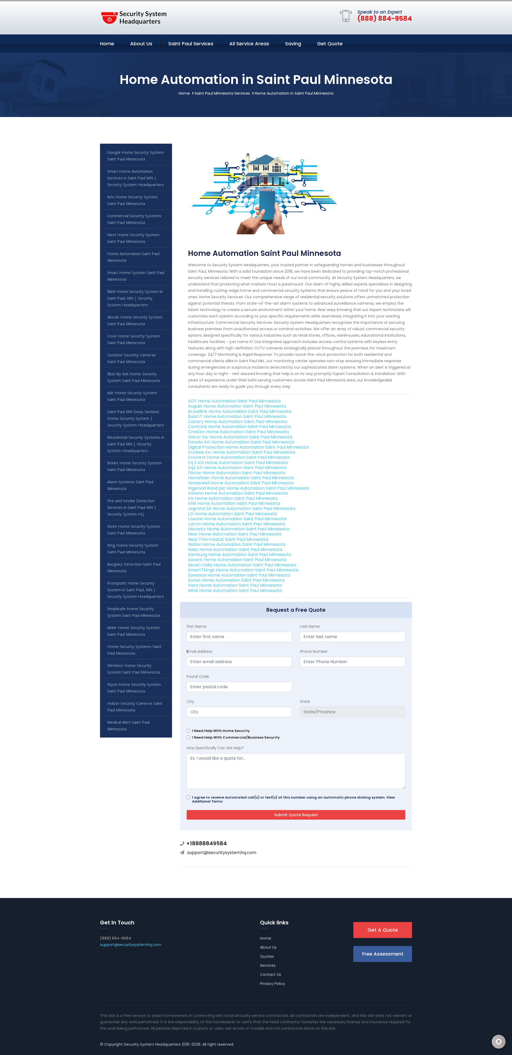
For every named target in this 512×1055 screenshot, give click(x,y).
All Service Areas (249, 43)
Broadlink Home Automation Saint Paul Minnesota (239, 411)
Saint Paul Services (190, 43)
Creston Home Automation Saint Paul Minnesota (238, 432)
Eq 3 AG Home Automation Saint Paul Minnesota (238, 463)
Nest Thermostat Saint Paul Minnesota (228, 539)
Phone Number (314, 651)
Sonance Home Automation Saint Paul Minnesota (239, 575)
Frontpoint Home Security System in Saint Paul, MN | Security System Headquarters (135, 589)
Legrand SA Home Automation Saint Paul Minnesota (241, 508)
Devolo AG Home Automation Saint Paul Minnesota (241, 442)
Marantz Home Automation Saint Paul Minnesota (238, 529)
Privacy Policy (272, 983)
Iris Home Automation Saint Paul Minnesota (233, 498)
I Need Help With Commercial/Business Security (236, 737)
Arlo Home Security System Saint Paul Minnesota (132, 200)
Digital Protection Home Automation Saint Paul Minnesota (248, 447)
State (305, 701)
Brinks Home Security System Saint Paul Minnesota (134, 466)
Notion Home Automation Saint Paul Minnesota (236, 544)
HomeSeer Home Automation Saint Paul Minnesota (241, 478)
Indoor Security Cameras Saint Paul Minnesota (134, 706)
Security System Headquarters (152, 1044)
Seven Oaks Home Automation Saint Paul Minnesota (242, 565)
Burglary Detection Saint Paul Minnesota (134, 567)
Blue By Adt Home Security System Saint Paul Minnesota (133, 377)
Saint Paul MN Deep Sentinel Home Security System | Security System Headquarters (135, 418)
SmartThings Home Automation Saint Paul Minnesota (243, 570)
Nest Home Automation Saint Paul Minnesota (234, 534)
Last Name (310, 626)
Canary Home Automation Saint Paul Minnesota (237, 421)
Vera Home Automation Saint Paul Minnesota (235, 585)
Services (267, 965)
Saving (293, 43)
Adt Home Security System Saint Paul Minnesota (132, 396)
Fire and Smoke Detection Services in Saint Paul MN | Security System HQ (131, 507)
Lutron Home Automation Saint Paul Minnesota (236, 524)
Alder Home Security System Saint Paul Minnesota (133, 631)
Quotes (267, 956)
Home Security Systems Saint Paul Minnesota (134, 650)
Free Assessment (382, 954)
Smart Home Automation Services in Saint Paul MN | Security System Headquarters (135, 177)
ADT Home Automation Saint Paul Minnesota (234, 401)
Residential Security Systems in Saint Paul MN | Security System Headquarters (135, 443)
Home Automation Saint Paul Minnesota (133, 257)
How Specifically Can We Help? (215, 748)
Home (107, 43)
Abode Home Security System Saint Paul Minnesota (134, 320)
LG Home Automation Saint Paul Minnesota (232, 514)
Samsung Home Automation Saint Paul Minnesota (239, 554)
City (190, 701)
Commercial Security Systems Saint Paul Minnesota (134, 219)
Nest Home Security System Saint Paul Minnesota (133, 238)
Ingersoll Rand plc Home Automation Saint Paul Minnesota (248, 488)
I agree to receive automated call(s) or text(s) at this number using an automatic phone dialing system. (293, 799)
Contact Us (270, 974)
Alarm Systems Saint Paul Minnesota (130, 485)
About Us (141, 43)
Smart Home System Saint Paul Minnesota (135, 276)
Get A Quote (382, 930)
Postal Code (198, 676)
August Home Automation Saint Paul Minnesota (237, 406)
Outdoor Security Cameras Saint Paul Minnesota (131, 358)
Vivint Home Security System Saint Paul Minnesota (133, 529)
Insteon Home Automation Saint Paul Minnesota (237, 493)
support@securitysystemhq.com (221, 852)
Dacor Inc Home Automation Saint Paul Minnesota (240, 437)
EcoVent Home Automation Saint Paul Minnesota (239, 457)
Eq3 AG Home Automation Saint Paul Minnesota (237, 468)
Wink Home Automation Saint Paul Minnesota (235, 590)
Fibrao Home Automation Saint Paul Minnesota (236, 473)
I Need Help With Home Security (221, 731)
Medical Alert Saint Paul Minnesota (128, 725)
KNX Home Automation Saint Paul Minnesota (234, 503)
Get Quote (330, 43)
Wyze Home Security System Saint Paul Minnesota (134, 688)
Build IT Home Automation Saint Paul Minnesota (237, 416)
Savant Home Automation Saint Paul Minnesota (237, 560)
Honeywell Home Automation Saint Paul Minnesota (240, 483)
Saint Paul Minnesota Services (222, 93)
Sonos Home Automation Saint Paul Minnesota (236, 580)
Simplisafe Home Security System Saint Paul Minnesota (133, 612)
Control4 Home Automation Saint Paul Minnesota (239, 427)
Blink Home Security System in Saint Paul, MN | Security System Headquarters (135, 298)
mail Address (199, 651)
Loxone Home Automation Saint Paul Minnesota (237, 519)
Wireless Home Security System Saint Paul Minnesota (133, 669)
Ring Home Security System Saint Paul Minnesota (132, 548)
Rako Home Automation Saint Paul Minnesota (235, 549)
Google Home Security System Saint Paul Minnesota (135, 156)
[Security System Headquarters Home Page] (133, 16)
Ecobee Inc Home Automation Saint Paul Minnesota (241, 452)
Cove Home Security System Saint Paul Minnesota (133, 339)
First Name (196, 626)
